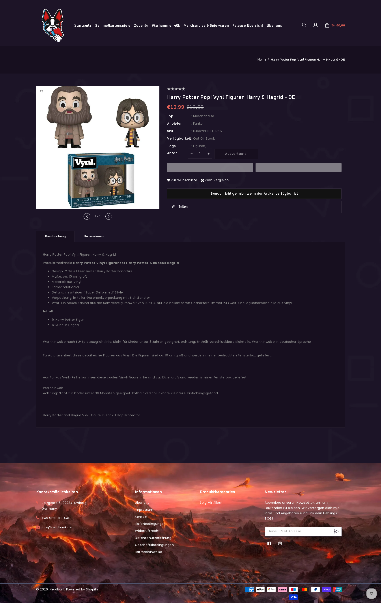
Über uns (274, 25)
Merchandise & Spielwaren (206, 25)
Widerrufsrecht (147, 531)
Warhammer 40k (166, 25)
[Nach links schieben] (87, 216)
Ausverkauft (235, 153)
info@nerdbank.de (57, 527)
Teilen (182, 206)
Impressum (144, 509)
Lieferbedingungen (150, 524)
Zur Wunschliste (184, 180)
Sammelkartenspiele (113, 25)
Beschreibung (55, 236)
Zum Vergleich (217, 180)
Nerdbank (57, 589)
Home (262, 59)
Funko (198, 123)
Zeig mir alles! (211, 502)
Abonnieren (337, 532)
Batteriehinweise (148, 552)
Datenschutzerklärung (153, 538)
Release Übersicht (247, 25)
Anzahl (172, 153)
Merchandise (203, 116)
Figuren (199, 146)
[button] (306, 25)
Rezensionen (94, 236)
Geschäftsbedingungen (154, 545)
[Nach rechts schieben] (108, 216)
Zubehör (141, 25)
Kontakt (141, 516)
